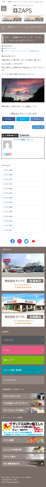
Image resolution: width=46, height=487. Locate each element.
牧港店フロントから (9, 48)
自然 (37, 51)
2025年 (5, 175)
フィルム (21, 51)
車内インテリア (9, 360)
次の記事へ (38, 127)
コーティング (7, 51)
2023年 (5, 184)
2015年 (5, 221)
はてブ (38, 119)
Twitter (24, 119)
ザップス (15, 51)
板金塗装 (33, 51)
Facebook (9, 119)
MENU (3, 7)
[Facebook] (7, 154)
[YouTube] (10, 154)
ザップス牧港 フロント (23, 140)
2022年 (5, 188)
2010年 (5, 230)
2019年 (5, 202)
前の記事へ (8, 127)
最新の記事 (25, 135)
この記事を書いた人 (11, 135)
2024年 (5, 179)
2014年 (5, 225)
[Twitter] (4, 154)
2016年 (5, 216)
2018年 (5, 207)
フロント (27, 51)
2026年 (5, 170)
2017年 (5, 211)
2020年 (5, 198)
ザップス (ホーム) (10, 380)
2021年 (5, 193)
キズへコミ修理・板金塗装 (13, 370)
